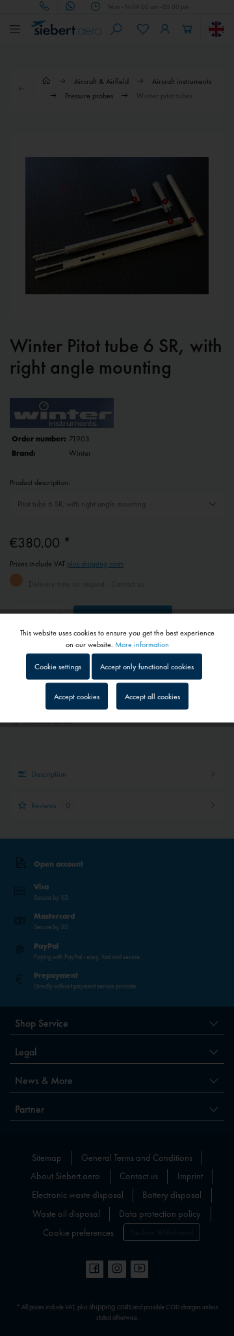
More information (142, 644)
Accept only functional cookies (147, 666)
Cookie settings (57, 666)
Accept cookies (76, 696)
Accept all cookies (152, 696)
